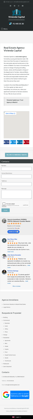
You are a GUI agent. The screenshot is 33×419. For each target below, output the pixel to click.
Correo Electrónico (6, 173)
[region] (16, 406)
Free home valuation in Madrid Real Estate (14, 304)
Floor (6, 352)
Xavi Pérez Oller (12, 239)
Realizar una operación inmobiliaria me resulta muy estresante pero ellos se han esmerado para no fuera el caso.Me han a (19, 263)
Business (7, 323)
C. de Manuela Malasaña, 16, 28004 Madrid (13, 376)
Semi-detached (7, 366)
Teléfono (4, 181)
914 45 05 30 (10, 380)
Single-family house (10, 355)
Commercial (6, 320)
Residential (6, 337)
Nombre (3, 165)
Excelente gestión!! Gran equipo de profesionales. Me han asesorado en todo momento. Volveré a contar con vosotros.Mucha (19, 279)
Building (5, 317)
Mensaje (3, 188)
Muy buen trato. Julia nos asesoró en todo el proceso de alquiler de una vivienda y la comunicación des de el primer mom (19, 247)
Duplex (6, 349)
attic (6, 343)
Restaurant (6, 363)
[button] (6, 142)
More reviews (16, 286)
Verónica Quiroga (12, 271)
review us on (12, 231)
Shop (6, 332)
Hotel (6, 326)
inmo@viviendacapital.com (21, 2)
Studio (6, 358)
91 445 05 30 (18, 23)
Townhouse (8, 360)
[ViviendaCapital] (16, 14)
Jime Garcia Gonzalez (14, 255)
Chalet (6, 346)
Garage (5, 334)
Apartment (7, 340)
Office (6, 329)
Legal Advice (6, 307)
